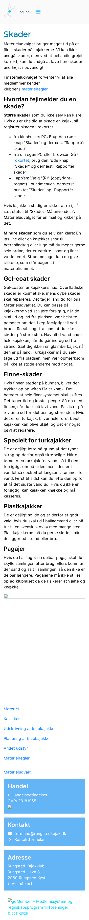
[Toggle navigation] (38, 11)
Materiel (11, 708)
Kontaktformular (30, 839)
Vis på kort (22, 883)
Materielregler (17, 758)
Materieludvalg (17, 772)
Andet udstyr (16, 748)
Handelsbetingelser (29, 794)
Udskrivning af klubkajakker (30, 728)
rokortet (21, 160)
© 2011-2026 (18, 913)
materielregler (34, 89)
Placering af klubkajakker (27, 738)
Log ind (24, 12)
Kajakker (12, 718)
